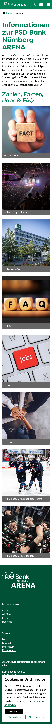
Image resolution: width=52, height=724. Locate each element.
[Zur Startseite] (14, 4)
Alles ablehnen (14, 717)
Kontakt (6, 642)
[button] (48, 4)
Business (7, 621)
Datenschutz (9, 650)
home (9, 12)
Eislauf (6, 617)
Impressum (8, 646)
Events (6, 610)
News (5, 639)
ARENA (6, 614)
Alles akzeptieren (36, 717)
